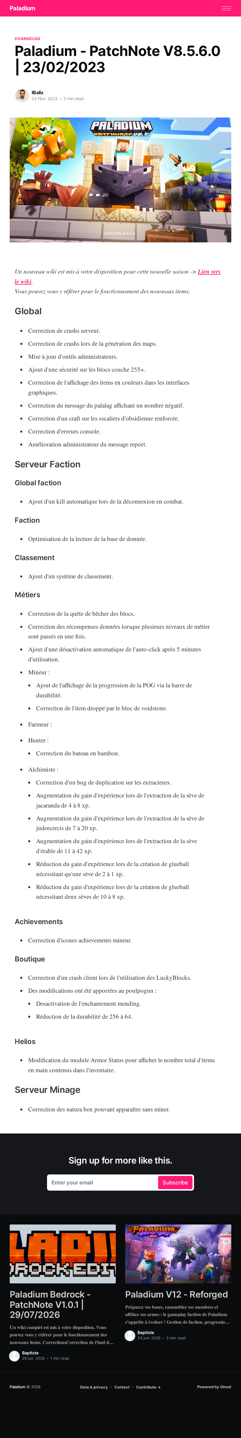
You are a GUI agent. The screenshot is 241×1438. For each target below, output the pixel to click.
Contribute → (148, 1387)
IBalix (37, 92)
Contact (122, 1387)
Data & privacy (94, 1387)
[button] (226, 8)
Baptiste (30, 1352)
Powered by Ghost (214, 1386)
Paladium (22, 8)
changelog (27, 38)
